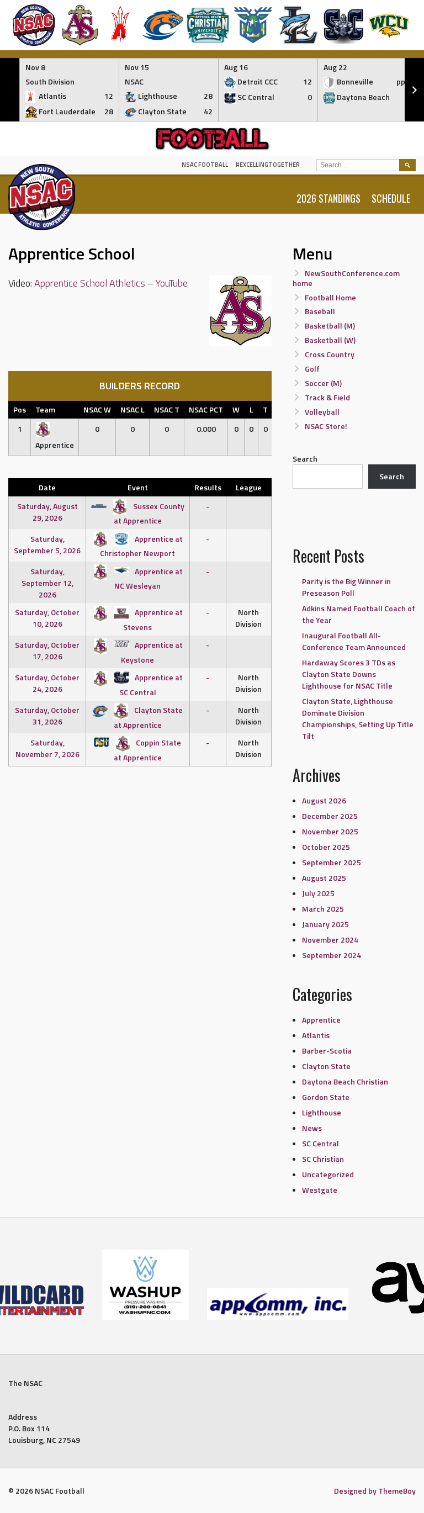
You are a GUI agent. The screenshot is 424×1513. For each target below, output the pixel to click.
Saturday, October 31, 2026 (47, 715)
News (312, 1128)
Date (47, 487)
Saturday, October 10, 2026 (47, 617)
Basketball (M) (330, 325)
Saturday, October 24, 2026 (47, 683)
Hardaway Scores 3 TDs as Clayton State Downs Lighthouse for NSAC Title (348, 674)
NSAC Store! (326, 426)
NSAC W (97, 409)
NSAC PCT (206, 409)
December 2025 (330, 816)
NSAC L (132, 409)
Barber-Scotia (327, 1050)
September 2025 (331, 862)
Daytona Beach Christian (345, 1081)
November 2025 (330, 831)
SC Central (320, 1143)
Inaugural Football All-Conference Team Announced (354, 641)
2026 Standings (328, 198)
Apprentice (321, 1019)
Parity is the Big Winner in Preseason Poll (346, 587)
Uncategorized (328, 1174)
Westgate (319, 1189)
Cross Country (329, 354)
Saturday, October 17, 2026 (47, 650)
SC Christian (323, 1159)
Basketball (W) (330, 340)
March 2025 (323, 908)
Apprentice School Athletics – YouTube (111, 283)
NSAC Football (205, 164)
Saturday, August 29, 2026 (47, 511)
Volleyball (322, 411)
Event (138, 487)
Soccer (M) (323, 383)
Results (207, 487)
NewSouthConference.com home (346, 278)
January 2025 (325, 924)
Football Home (330, 297)
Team (45, 409)
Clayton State (326, 1066)
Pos (19, 409)
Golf (312, 368)
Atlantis (316, 1035)
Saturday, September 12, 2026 (47, 582)
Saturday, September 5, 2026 (47, 544)
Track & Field (327, 397)
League (249, 487)
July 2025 (318, 893)
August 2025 (324, 878)
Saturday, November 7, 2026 (47, 748)
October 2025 (326, 847)
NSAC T (166, 409)
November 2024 (330, 939)
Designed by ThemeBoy (375, 1490)
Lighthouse (321, 1112)
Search (305, 458)
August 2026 (324, 800)
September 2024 (331, 955)
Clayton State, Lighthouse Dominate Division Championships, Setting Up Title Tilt (358, 718)
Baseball (320, 311)
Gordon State (325, 1097)
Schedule (391, 198)
